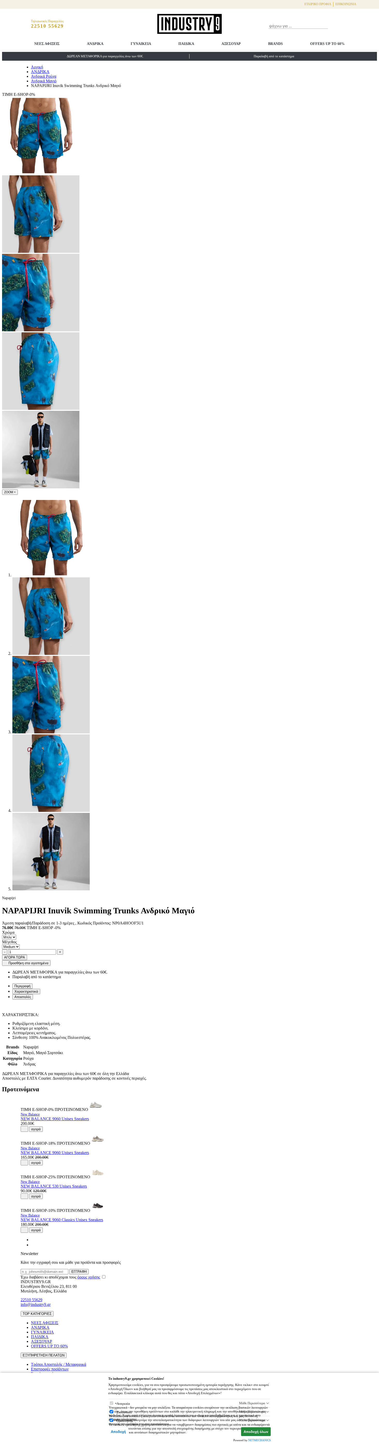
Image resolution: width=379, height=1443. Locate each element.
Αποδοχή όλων (256, 1432)
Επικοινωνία (345, 4)
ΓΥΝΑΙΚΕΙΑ (141, 44)
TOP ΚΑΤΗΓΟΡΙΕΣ (37, 1314)
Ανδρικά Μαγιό (43, 81)
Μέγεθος (9, 942)
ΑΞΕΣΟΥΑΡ (231, 44)
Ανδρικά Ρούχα (43, 76)
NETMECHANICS (259, 1440)
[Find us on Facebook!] (33, 1239)
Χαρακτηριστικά (26, 991)
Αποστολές (22, 997)
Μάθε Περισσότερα (252, 1403)
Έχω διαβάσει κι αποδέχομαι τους (60, 1277)
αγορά (36, 1129)
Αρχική (37, 67)
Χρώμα (8, 932)
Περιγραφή (22, 986)
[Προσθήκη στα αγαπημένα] (24, 1129)
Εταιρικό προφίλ (317, 4)
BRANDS (275, 44)
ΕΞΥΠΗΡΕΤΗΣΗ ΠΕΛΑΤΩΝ (43, 1355)
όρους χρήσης (88, 1277)
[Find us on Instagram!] (33, 1245)
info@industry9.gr (36, 1304)
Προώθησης (125, 1421)
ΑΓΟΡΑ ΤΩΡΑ (14, 957)
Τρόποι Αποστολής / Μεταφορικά (58, 1364)
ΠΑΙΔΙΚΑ (186, 44)
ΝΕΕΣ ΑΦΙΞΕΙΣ (47, 44)
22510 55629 (31, 1300)
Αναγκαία (123, 1404)
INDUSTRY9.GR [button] (36, 1282)
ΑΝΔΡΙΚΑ (95, 44)
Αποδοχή (118, 1432)
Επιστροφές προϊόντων (50, 1369)
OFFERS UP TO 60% (327, 44)
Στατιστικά (124, 1412)
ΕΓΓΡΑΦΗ (79, 1272)
